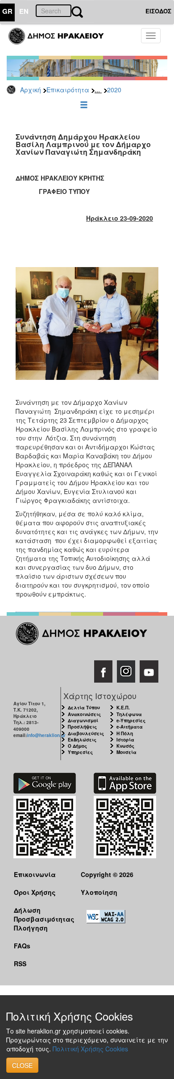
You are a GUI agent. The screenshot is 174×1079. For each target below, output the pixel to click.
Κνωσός (125, 746)
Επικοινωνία (35, 874)
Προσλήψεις (82, 727)
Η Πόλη (124, 733)
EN (24, 11)
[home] (61, 40)
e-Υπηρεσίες (130, 720)
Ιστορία (125, 740)
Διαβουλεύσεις (86, 733)
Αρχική (30, 89)
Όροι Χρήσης (35, 892)
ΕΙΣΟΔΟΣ (158, 11)
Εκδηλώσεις (82, 740)
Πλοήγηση (31, 927)
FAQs (22, 945)
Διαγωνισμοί (83, 720)
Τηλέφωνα (129, 714)
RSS (20, 963)
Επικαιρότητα (67, 89)
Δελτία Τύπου (84, 707)
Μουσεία (126, 752)
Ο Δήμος (77, 746)
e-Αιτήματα (129, 727)
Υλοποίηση (99, 892)
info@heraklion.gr (46, 735)
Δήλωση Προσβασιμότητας (40, 914)
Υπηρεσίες (80, 752)
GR (7, 11)
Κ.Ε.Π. (123, 707)
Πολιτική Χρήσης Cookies (90, 1048)
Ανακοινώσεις (84, 714)
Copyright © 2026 (107, 874)
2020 (114, 89)
